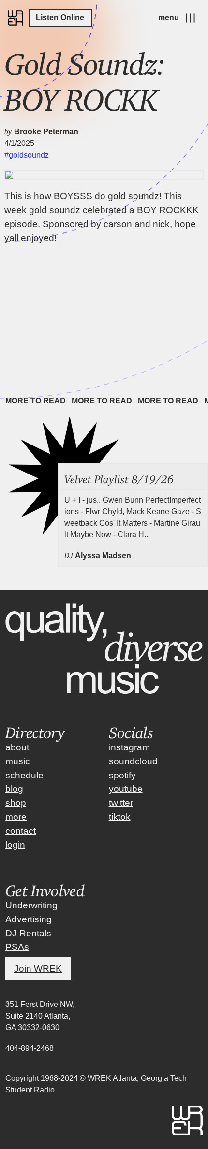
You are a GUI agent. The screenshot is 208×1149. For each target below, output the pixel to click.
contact (20, 831)
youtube (126, 789)
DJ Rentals (28, 933)
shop (15, 803)
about (17, 747)
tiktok (120, 817)
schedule (24, 775)
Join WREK (38, 968)
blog (14, 789)
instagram (129, 747)
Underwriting (31, 905)
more (16, 817)
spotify (122, 775)
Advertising (28, 919)
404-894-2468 (29, 1048)
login (15, 845)
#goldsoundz (26, 155)
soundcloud (133, 761)
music (17, 761)
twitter (121, 803)
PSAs (17, 947)
